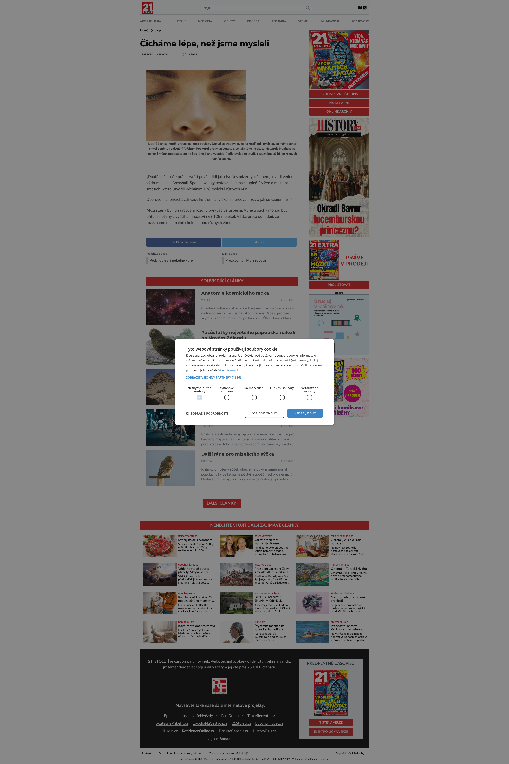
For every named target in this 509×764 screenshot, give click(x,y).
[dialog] (254, 382)
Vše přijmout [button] (305, 413)
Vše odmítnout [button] (264, 413)
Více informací (228, 370)
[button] (254, 377)
